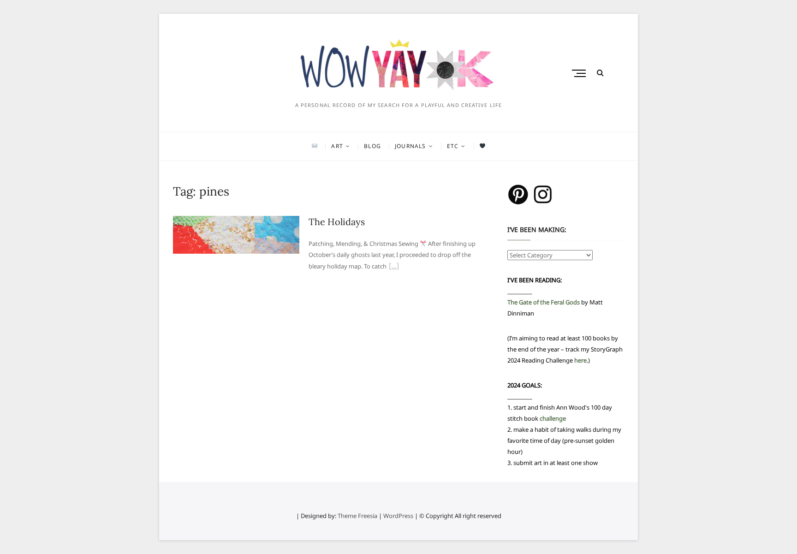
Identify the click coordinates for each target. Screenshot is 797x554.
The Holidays (337, 221)
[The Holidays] (236, 221)
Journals (410, 146)
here (580, 360)
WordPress (398, 516)
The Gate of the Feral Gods (543, 302)
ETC (453, 146)
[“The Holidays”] (394, 267)
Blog (372, 146)
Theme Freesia (357, 516)
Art (337, 146)
